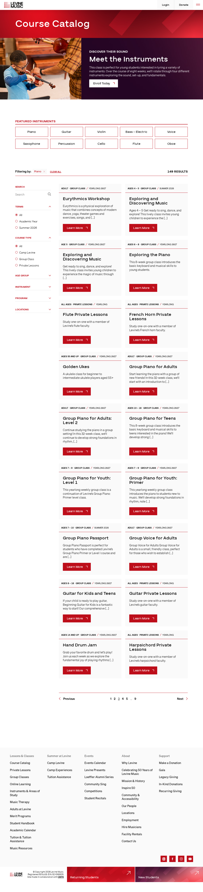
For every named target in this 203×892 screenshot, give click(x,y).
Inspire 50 (128, 787)
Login (165, 5)
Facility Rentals (132, 834)
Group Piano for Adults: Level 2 (87, 420)
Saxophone (31, 144)
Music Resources (21, 848)
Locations (22, 309)
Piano (31, 132)
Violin (101, 132)
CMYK (61, 877)
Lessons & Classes (22, 755)
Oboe (171, 144)
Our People (129, 805)
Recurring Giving (170, 791)
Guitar (66, 132)
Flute (136, 144)
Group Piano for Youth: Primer (153, 480)
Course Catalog (20, 762)
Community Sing (95, 784)
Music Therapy (20, 801)
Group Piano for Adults (153, 367)
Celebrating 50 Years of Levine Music (137, 772)
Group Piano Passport (85, 538)
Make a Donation (170, 762)
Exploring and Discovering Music (148, 201)
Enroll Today (101, 83)
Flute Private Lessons (85, 314)
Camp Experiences (59, 770)
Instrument (22, 287)
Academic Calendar (23, 830)
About (126, 755)
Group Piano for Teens (152, 418)
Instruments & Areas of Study (25, 793)
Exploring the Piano (149, 255)
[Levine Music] (16, 875)
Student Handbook (22, 823)
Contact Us (129, 841)
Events (88, 755)
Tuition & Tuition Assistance (20, 839)
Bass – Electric (136, 132)
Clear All (55, 171)
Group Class (26, 259)
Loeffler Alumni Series (99, 776)
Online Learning (20, 784)
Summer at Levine (59, 755)
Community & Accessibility (131, 797)
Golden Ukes (76, 367)
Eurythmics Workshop (86, 199)
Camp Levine (27, 252)
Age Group (22, 275)
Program (21, 298)
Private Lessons (29, 265)
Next (180, 699)
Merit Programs (20, 816)
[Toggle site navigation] (198, 5)
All (20, 215)
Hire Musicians (131, 826)
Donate (183, 5)
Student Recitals (95, 798)
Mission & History (133, 780)
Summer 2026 (28, 228)
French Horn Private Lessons (150, 316)
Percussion (66, 144)
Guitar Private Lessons (153, 593)
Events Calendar (95, 762)
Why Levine (129, 762)
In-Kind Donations (171, 784)
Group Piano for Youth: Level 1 (87, 480)
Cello (101, 144)
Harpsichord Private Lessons (150, 647)
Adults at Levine (20, 809)
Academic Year (28, 221)
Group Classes (19, 776)
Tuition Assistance (59, 776)
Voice (171, 132)
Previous (69, 699)
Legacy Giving (168, 776)
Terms (19, 206)
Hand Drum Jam (80, 645)
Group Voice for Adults (153, 538)
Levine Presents (94, 770)
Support (164, 755)
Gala (162, 770)
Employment (130, 820)
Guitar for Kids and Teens (89, 593)
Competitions (93, 791)
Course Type (23, 238)
